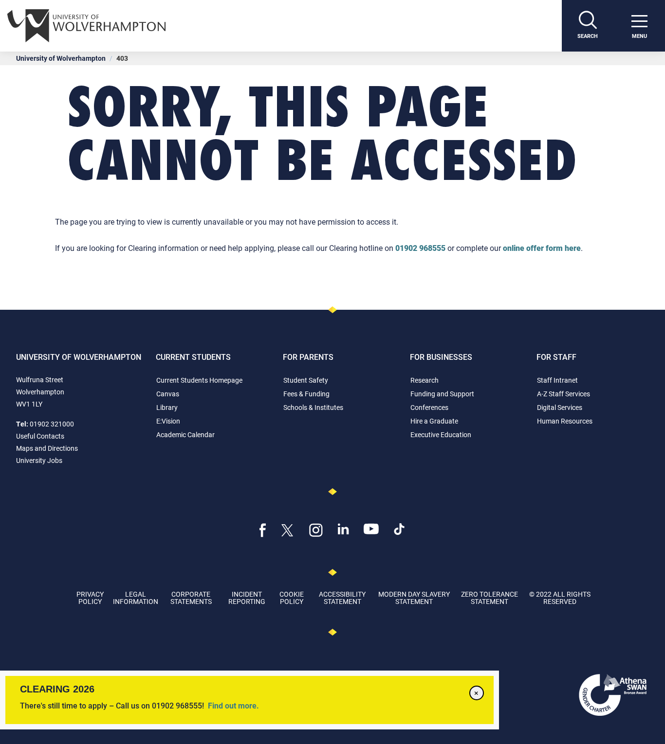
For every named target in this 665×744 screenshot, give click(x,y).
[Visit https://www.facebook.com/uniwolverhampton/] (262, 529)
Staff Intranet (557, 380)
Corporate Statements (191, 597)
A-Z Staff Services (563, 393)
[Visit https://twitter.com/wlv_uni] (287, 529)
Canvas (167, 393)
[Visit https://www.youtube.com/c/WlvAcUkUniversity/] (371, 527)
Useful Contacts (40, 436)
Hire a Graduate (434, 420)
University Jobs (39, 460)
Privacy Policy (90, 597)
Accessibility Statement (342, 597)
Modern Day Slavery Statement (414, 597)
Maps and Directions (47, 448)
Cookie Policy (291, 597)
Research (424, 380)
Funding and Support (442, 393)
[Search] (587, 26)
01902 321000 (52, 423)
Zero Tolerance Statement (489, 597)
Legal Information (135, 597)
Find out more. (233, 705)
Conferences (429, 407)
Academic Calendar (185, 434)
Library (167, 407)
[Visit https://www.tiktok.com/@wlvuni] (399, 527)
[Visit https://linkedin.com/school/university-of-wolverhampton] (343, 527)
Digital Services (559, 407)
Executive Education (440, 434)
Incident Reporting (246, 597)
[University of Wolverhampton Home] (284, 26)
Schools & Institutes (313, 407)
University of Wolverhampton (61, 58)
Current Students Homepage (199, 380)
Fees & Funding (306, 393)
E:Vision (168, 420)
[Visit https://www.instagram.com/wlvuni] (316, 529)
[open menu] (639, 26)
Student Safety (305, 380)
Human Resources (564, 420)
